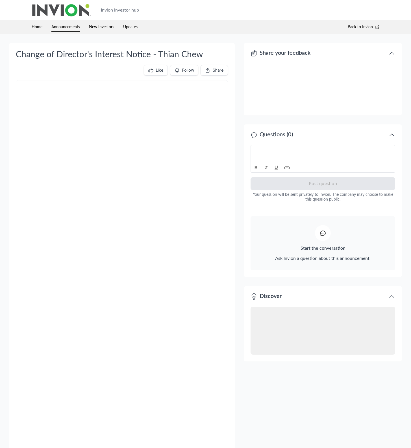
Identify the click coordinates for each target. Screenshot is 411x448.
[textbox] (323, 150)
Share (218, 70)
